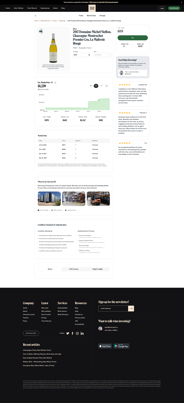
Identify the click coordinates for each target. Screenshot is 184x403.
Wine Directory (45, 21)
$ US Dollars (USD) (31, 333)
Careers (26, 318)
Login (162, 8)
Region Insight (98, 269)
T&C (76, 321)
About (55, 8)
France (55, 21)
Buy (133, 37)
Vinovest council (29, 314)
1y (101, 85)
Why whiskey (46, 311)
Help (76, 311)
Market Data (91, 16)
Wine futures (62, 311)
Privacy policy (80, 318)
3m (91, 85)
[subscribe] (131, 308)
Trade (81, 16)
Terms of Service (103, 381)
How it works (46, 314)
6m (96, 85)
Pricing (43, 318)
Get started (174, 8)
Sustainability (62, 308)
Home (8, 8)
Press (25, 321)
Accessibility (79, 324)
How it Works (18, 8)
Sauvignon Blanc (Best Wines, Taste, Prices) (38, 365)
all (107, 85)
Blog (63, 8)
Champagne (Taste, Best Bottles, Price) (37, 350)
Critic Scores (73, 269)
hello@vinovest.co (111, 327)
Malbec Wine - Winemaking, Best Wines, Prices (39, 362)
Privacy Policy (113, 381)
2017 (75, 55)
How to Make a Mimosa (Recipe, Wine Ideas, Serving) (42, 354)
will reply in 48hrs (111, 330)
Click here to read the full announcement (103, 2)
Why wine (44, 308)
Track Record (32, 8)
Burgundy (62, 21)
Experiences (45, 8)
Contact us (79, 314)
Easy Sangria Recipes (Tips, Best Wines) (37, 358)
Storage (102, 16)
